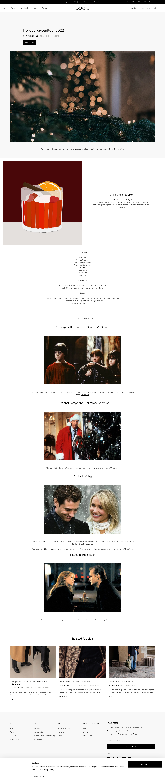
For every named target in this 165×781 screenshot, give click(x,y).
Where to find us (64, 728)
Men (4, 8)
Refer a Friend (87, 736)
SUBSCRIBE (131, 746)
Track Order (38, 728)
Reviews (44, 8)
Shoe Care (13, 736)
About (35, 8)
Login (84, 728)
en (127, 2)
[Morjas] (82, 8)
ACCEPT (145, 764)
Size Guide (134, 8)
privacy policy (48, 770)
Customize (36, 776)
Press (60, 736)
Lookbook (24, 8)
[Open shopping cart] (160, 8)
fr (133, 2)
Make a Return (39, 732)
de (139, 2)
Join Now (85, 732)
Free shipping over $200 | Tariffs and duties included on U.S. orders (82, 2)
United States (153, 2)
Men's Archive (14, 739)
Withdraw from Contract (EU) (44, 736)
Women (13, 8)
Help (142, 8)
